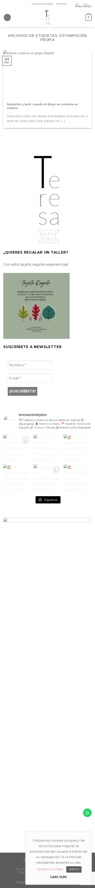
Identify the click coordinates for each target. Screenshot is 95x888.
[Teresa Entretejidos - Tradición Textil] (47, 17)
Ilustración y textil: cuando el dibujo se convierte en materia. (42, 106)
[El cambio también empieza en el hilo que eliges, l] (48, 449)
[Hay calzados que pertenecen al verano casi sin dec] (48, 478)
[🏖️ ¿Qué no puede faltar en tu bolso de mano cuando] (78, 449)
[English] (79, 6)
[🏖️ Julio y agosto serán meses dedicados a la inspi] (78, 478)
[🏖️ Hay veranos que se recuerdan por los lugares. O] (17, 478)
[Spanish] (88, 6)
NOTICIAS (61, 4)
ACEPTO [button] (74, 869)
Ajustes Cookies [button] (50, 869)
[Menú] (7, 17)
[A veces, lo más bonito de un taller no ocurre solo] (17, 449)
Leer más (58, 876)
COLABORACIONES (42, 4)
